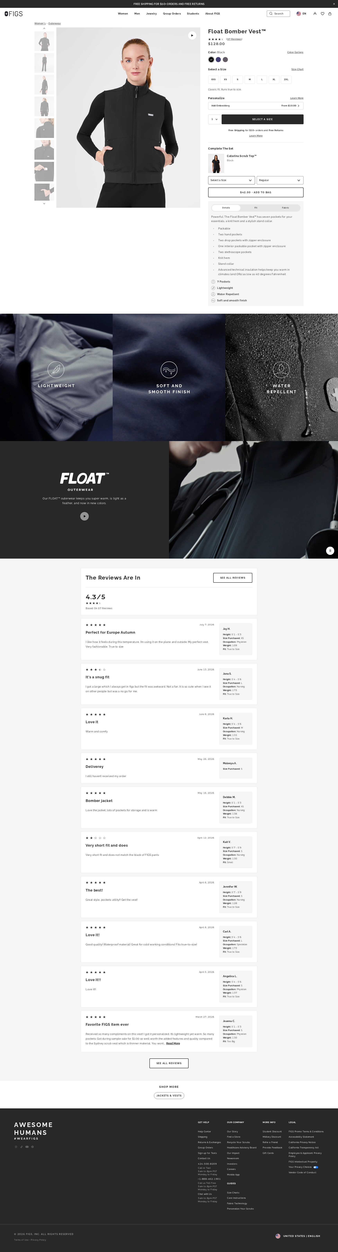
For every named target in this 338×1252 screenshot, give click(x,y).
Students (193, 13)
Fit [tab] (255, 208)
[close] (334, 4)
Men (137, 13)
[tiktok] (21, 1147)
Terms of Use (21, 1240)
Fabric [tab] (285, 208)
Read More (173, 1043)
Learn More (297, 98)
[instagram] (16, 1147)
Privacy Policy (38, 1240)
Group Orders (172, 13)
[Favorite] (322, 14)
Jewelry (151, 13)
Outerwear (54, 23)
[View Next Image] (192, 118)
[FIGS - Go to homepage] (13, 14)
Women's (40, 23)
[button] (44, 41)
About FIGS (212, 13)
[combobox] (214, 119)
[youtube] (27, 1147)
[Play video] (192, 35)
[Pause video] (330, 551)
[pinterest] (32, 1147)
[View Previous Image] (64, 118)
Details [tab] (226, 208)
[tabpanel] (255, 259)
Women (123, 13)
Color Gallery (295, 52)
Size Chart (297, 69)
